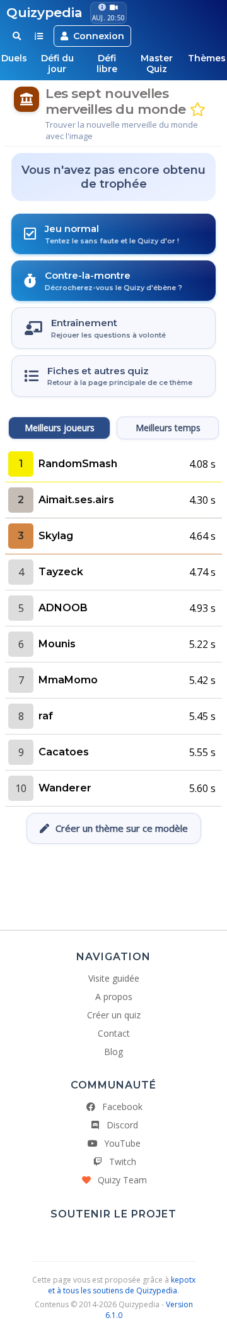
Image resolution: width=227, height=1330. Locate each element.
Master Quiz (157, 63)
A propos (113, 997)
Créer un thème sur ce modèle (121, 828)
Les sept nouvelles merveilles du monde (115, 101)
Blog (113, 1052)
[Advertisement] (113, 881)
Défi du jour (57, 63)
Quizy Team (122, 1180)
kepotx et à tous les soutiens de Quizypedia (121, 1285)
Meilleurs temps (168, 428)
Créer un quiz (114, 1015)
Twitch (122, 1162)
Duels (14, 58)
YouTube (122, 1143)
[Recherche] (16, 36)
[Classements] (38, 36)
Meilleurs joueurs (60, 428)
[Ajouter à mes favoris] (198, 110)
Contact (114, 1033)
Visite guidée (113, 978)
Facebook (122, 1107)
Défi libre (106, 63)
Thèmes (207, 58)
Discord (122, 1125)
